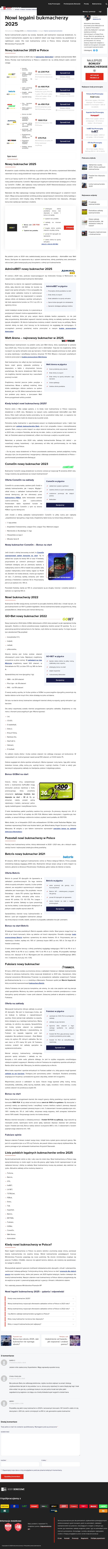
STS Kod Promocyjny (95, 142)
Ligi (100, 11)
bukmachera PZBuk (13, 497)
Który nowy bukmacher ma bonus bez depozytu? (26, 1319)
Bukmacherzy (96, 4)
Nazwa (4, 1460)
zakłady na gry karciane (14, 1073)
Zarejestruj (60, 505)
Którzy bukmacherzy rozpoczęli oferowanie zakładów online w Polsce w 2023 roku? (39, 1304)
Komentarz (5, 1432)
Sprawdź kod (65, 73)
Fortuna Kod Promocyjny (94, 94)
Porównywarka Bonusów (72, 4)
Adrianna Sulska (32, 31)
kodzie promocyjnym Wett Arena (34, 357)
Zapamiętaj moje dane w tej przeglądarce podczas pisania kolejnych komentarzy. (32, 1470)
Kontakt (67, 1538)
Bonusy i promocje (89, 11)
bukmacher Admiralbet (44, 57)
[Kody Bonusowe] (13, 1489)
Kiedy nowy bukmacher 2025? (19, 1298)
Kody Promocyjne (54, 4)
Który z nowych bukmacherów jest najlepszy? (24, 1324)
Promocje (75, 1538)
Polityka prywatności (98, 1538)
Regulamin (84, 1538)
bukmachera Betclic (36, 983)
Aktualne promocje (94, 76)
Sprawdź (70, 228)
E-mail (44, 1460)
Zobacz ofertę (65, 77)
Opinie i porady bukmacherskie (53, 31)
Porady (86, 4)
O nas (60, 1538)
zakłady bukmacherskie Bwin (27, 426)
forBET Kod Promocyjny (95, 128)
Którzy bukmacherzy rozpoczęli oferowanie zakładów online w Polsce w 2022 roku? (39, 1309)
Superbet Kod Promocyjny (95, 112)
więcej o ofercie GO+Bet (50, 244)
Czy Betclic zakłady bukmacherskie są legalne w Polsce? (28, 1314)
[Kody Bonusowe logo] (11, 8)
